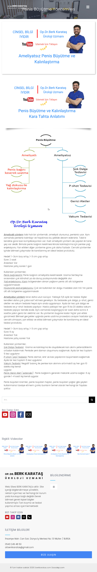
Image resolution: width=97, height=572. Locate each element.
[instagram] (13, 517)
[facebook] (18, 517)
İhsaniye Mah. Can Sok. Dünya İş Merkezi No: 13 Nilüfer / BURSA (37, 538)
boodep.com (58, 567)
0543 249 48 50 (13, 544)
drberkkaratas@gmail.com (19, 547)
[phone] (29, 517)
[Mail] (28, 414)
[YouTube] (5, 414)
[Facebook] (21, 414)
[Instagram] (13, 414)
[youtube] (7, 517)
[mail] (24, 517)
